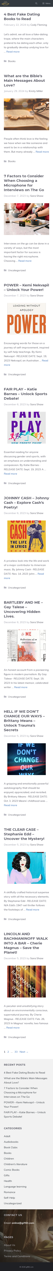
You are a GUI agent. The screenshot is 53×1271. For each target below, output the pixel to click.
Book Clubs (10, 1147)
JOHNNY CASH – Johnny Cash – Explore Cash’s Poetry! (26, 502)
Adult (7, 1136)
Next (24, 1051)
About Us (9, 1245)
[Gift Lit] (5, 3)
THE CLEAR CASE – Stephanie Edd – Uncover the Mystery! (24, 834)
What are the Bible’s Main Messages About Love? (24, 80)
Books (12, 61)
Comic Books (12, 1169)
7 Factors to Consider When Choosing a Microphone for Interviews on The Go (21, 1092)
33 (16, 1051)
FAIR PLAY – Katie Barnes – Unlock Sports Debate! (25, 394)
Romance (9, 1192)
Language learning (15, 1186)
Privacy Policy (12, 1250)
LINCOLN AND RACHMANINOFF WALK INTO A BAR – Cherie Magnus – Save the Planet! (26, 943)
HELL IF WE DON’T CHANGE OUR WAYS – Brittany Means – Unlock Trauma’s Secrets (24, 720)
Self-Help (9, 1197)
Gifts (7, 1175)
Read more (13, 51)
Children (9, 1158)
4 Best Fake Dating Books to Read (24, 1072)
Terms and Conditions (17, 1256)
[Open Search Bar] (36, 3)
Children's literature (15, 1164)
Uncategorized (17, 270)
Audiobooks (11, 1141)
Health (8, 1180)
